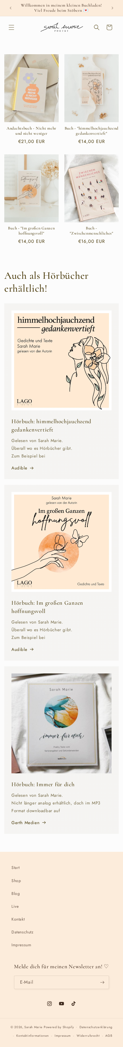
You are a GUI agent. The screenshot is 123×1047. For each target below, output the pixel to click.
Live (15, 906)
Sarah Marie (33, 1026)
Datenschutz (22, 932)
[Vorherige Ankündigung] (10, 8)
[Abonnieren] (102, 982)
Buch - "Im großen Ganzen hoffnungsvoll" (31, 231)
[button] (11, 27)
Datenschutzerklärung (96, 1027)
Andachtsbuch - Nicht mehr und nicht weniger (31, 131)
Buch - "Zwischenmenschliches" (91, 231)
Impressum (21, 945)
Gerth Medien (25, 823)
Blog (15, 893)
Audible (19, 468)
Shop (16, 880)
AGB (108, 1035)
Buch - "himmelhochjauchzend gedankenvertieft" (91, 131)
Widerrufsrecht (88, 1035)
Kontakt (18, 919)
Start (15, 867)
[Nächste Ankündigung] (112, 8)
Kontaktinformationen (32, 1035)
